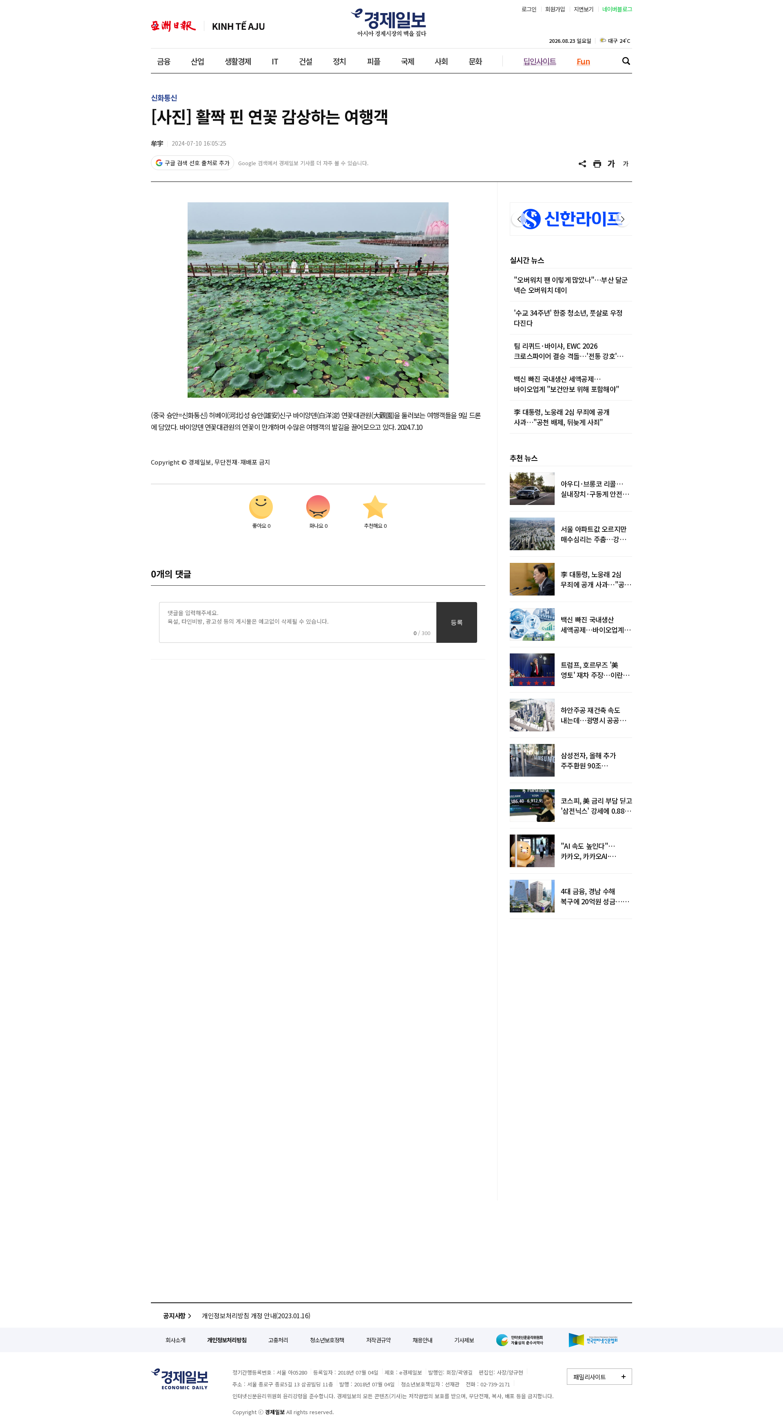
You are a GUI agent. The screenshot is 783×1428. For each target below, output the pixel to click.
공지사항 (174, 1315)
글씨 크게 (612, 164)
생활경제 (238, 60)
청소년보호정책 (327, 1340)
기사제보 (464, 1340)
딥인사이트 (539, 60)
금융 (163, 60)
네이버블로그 (617, 9)
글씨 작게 (626, 164)
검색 (626, 61)
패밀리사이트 (589, 1377)
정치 (339, 60)
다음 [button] (622, 219)
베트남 (238, 26)
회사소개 (175, 1340)
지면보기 (584, 9)
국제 (407, 60)
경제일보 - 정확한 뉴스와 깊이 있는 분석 (179, 1378)
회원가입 (555, 9)
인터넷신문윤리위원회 (521, 1339)
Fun (583, 60)
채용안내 (422, 1340)
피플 (373, 60)
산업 (197, 60)
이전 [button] (519, 219)
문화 (475, 60)
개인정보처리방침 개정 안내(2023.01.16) (256, 1315)
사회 (441, 60)
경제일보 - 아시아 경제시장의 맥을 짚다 (391, 22)
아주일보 (173, 26)
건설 (305, 60)
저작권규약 (378, 1340)
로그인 (529, 9)
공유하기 (583, 164)
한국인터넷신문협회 (593, 1340)
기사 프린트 (597, 164)
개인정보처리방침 (226, 1340)
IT (275, 60)
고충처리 (278, 1340)
